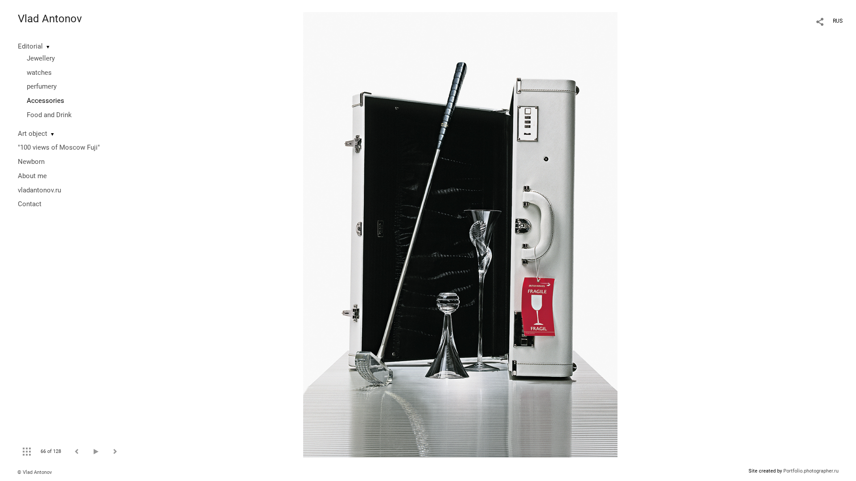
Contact (29, 204)
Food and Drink (49, 115)
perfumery (42, 86)
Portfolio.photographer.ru (811, 471)
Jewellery (41, 58)
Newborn (31, 162)
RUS (838, 21)
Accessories (45, 101)
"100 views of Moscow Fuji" (59, 147)
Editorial (30, 46)
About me (32, 176)
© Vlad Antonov (34, 472)
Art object (32, 134)
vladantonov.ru (39, 190)
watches (39, 73)
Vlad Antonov (50, 18)
